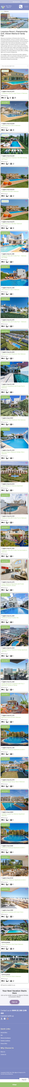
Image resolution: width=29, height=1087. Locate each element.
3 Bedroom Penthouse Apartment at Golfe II (13, 749)
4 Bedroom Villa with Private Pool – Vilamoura (13, 321)
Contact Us (3, 1054)
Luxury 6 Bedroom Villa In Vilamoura (11, 976)
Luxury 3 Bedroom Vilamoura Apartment (12, 486)
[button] (27, 79)
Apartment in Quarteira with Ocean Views (12, 912)
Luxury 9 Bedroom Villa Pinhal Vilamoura (12, 944)
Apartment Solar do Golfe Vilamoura (11, 717)
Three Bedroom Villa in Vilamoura (10, 289)
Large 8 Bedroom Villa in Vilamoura (10, 125)
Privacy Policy (4, 1043)
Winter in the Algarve (6, 1038)
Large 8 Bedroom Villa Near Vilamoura (11, 223)
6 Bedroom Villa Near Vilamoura (9, 191)
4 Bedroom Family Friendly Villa (9, 617)
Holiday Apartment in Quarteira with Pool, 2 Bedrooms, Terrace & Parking (12, 684)
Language (24, 1)
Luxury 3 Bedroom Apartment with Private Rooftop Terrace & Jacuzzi (12, 584)
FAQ (2, 1035)
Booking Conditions (5, 1040)
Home (2, 11)
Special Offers (4, 1032)
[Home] (17, 6)
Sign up (14, 1002)
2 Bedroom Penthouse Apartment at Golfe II (13, 847)
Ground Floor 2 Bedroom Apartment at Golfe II (13, 880)
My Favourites (16, 1)
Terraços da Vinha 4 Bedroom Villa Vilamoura (13, 354)
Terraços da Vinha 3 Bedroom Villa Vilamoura (13, 420)
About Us (3, 1051)
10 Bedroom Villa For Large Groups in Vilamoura (14, 93)
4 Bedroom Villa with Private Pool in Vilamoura (13, 518)
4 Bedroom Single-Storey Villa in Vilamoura (13, 781)
